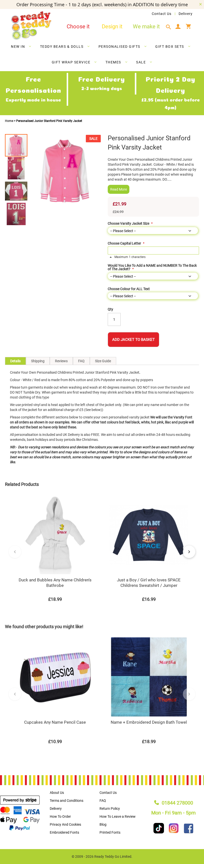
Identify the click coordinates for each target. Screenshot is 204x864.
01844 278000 (177, 803)
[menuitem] (21, 46)
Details (15, 361)
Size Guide (103, 361)
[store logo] (31, 25)
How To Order (60, 816)
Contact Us (161, 14)
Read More (118, 189)
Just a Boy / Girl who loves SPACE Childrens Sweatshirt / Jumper (149, 582)
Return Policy (110, 809)
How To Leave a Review (118, 816)
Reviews (61, 361)
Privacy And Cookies (65, 824)
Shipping (38, 361)
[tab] (169, 27)
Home (9, 121)
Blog (103, 824)
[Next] (189, 552)
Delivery (186, 14)
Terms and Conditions (66, 801)
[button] (16, 167)
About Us (57, 793)
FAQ (81, 361)
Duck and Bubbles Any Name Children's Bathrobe (55, 582)
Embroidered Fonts (64, 832)
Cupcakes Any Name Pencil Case (55, 722)
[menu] (102, 55)
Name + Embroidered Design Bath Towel (149, 722)
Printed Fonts (110, 832)
